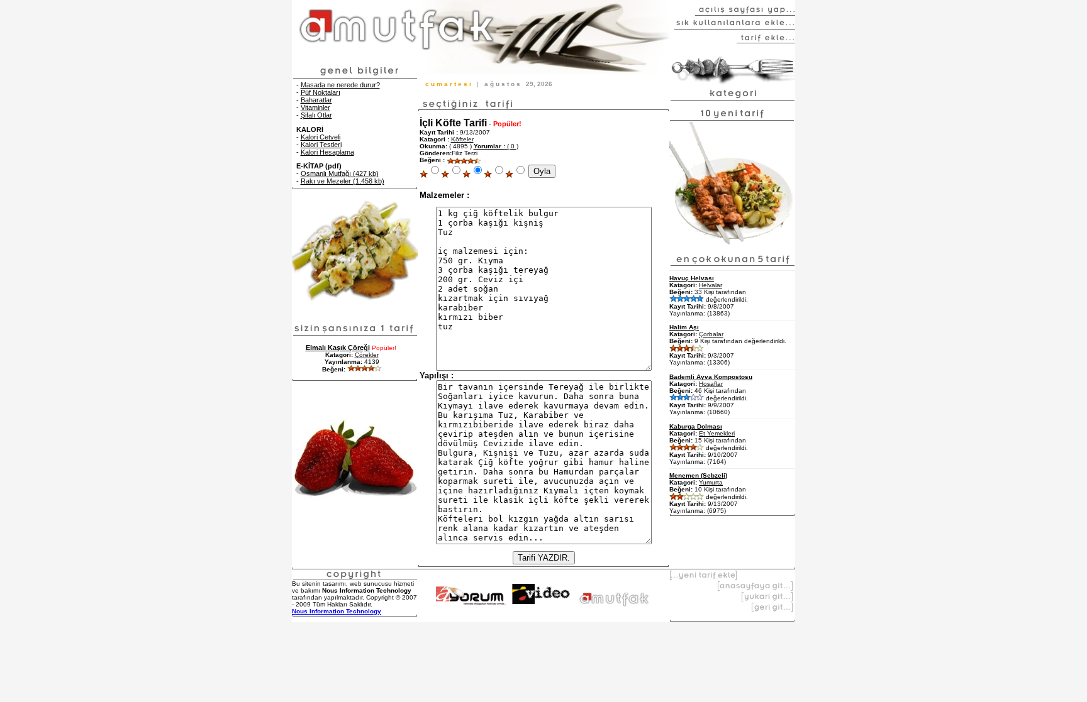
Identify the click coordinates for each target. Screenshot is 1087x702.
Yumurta (711, 482)
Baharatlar (316, 100)
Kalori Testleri (321, 144)
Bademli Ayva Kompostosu (710, 376)
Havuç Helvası (691, 278)
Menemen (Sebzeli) (698, 475)
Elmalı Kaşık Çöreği (338, 347)
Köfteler (462, 139)
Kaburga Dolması (695, 426)
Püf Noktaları (320, 92)
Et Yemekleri (717, 433)
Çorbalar (711, 334)
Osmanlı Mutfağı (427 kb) (340, 173)
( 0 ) (496, 146)
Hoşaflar (711, 383)
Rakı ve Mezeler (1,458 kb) (342, 181)
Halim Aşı (684, 327)
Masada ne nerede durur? (340, 85)
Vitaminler (315, 107)
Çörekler (367, 354)
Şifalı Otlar (316, 115)
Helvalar (710, 285)
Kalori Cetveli (320, 137)
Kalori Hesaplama (327, 152)
